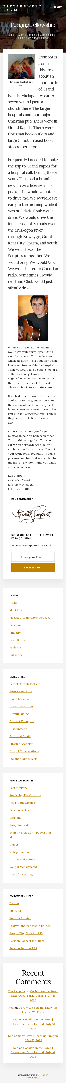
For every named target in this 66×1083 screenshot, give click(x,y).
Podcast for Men (20, 918)
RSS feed (15, 911)
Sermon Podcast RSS (23, 948)
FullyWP (36, 1078)
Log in (44, 1074)
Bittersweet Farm (22, 8)
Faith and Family (20, 736)
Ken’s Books (17, 640)
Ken (11, 1007)
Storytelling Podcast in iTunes (30, 926)
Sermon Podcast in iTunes (27, 941)
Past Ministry (18, 788)
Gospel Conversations (24, 751)
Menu (58, 6)
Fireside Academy (21, 743)
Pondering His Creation (25, 795)
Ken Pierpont (16, 991)
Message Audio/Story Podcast (30, 617)
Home (13, 602)
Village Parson (19, 852)
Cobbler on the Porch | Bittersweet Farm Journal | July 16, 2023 (34, 995)
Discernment (18, 729)
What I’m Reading (21, 874)
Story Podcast (19, 825)
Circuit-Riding (19, 714)
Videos (14, 844)
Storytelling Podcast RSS (26, 933)
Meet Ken (16, 610)
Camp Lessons (19, 699)
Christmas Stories (21, 706)
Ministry (15, 632)
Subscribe (16, 655)
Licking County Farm (23, 759)
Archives (15, 647)
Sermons (15, 625)
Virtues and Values (22, 859)
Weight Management (23, 867)
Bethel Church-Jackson (25, 684)
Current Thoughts (33, 38)
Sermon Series (19, 810)
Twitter (14, 903)
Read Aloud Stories (22, 802)
